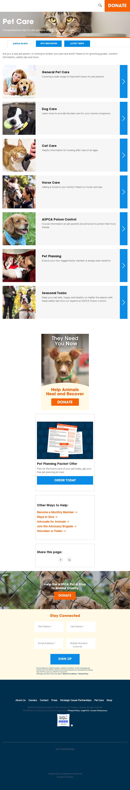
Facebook (52, 733)
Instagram (71, 733)
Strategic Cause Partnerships (75, 700)
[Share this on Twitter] (69, 560)
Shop (109, 700)
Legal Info (85, 710)
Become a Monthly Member (55, 512)
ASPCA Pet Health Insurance (65, 767)
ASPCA (65, 692)
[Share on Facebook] (60, 560)
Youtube (65, 733)
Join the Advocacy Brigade (55, 526)
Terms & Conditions (69, 674)
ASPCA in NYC (20, 44)
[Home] (22, 6)
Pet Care (99, 700)
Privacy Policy (83, 674)
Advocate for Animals (51, 522)
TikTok (78, 733)
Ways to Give (45, 517)
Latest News (77, 44)
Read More (65, 81)
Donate (117, 6)
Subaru (65, 757)
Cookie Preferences (98, 711)
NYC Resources (48, 44)
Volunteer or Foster (49, 531)
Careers (32, 700)
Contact (44, 700)
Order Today (65, 480)
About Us (20, 700)
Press (54, 700)
